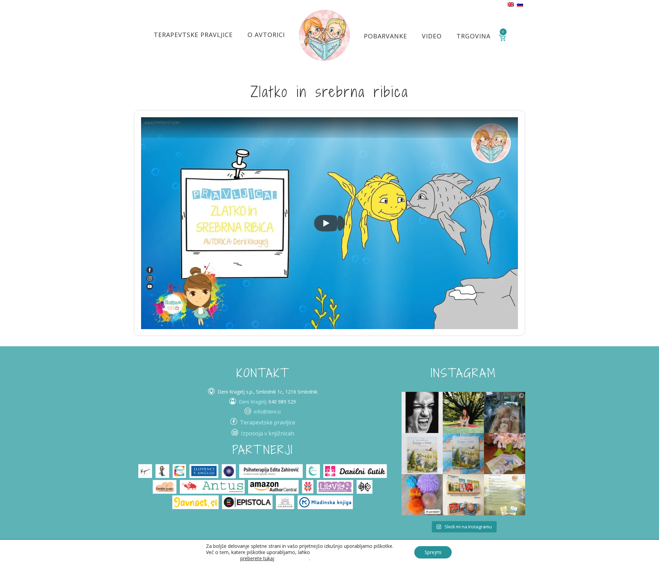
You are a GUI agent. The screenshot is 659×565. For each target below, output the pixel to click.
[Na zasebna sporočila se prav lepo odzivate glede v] (463, 453)
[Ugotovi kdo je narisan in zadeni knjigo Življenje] (422, 412)
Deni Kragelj (252, 401)
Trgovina (473, 36)
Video (432, 36)
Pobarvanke (385, 36)
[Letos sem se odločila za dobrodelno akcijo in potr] (504, 453)
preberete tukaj (257, 558)
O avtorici (266, 35)
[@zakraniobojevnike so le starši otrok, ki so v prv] (504, 412)
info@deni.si (267, 411)
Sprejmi (433, 552)
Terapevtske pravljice (193, 35)
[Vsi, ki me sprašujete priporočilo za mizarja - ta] (463, 494)
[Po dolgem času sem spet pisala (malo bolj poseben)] (463, 412)
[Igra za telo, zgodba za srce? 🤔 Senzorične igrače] (422, 494)
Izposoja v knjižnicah (267, 433)
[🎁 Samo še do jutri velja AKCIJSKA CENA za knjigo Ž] (504, 494)
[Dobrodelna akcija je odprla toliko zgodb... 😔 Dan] (422, 453)
